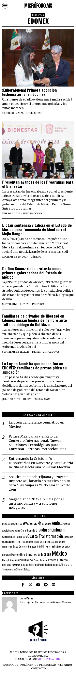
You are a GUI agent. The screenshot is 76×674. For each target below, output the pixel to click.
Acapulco (46, 523)
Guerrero (23, 546)
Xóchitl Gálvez (23, 569)
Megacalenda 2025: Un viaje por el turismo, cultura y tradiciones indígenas (36, 503)
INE (42, 546)
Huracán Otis (34, 546)
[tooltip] (22, 584)
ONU (17, 560)
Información (32, 213)
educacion (8, 541)
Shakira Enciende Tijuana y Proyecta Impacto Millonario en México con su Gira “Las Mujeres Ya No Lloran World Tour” (39, 483)
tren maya (68, 564)
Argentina (65, 524)
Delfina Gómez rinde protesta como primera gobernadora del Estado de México (32, 272)
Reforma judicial (20, 564)
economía (68, 537)
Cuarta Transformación (45, 536)
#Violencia (30, 523)
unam (12, 569)
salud (56, 565)
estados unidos (57, 541)
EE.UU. (19, 541)
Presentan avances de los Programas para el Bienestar (38, 184)
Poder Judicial (40, 560)
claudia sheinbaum (50, 529)
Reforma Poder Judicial (40, 565)
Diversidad (34, 112)
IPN (46, 546)
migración (34, 554)
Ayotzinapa (8, 530)
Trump (5, 569)
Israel (51, 546)
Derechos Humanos (46, 351)
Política (38, 304)
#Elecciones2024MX (12, 524)
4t (40, 523)
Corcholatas (8, 536)
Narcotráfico (8, 560)
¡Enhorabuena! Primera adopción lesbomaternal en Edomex (29, 92)
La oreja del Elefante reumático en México (36, 424)
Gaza (15, 546)
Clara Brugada (27, 530)
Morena (46, 554)
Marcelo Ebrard (19, 554)
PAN (31, 560)
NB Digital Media (49, 659)
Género (36, 256)
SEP (61, 564)
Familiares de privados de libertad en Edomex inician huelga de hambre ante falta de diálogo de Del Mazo (34, 320)
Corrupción (21, 536)
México (59, 553)
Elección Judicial (42, 541)
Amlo (56, 523)
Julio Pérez (26, 598)
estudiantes (7, 546)
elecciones (27, 542)
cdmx (17, 530)
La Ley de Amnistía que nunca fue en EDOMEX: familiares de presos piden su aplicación (34, 367)
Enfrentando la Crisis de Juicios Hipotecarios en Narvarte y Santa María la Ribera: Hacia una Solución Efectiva (41, 463)
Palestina (24, 560)
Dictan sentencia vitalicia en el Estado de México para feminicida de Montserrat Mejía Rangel (37, 229)
